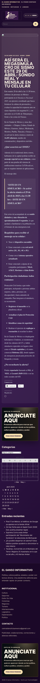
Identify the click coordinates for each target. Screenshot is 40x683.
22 (10, 475)
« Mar (17, 482)
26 (30, 475)
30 (15, 479)
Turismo (5, 606)
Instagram (15, 7)
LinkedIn (25, 7)
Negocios (5, 604)
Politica (5, 617)
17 (20, 471)
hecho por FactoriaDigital (29, 680)
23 (15, 475)
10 (20, 468)
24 (20, 475)
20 (35, 471)
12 (30, 468)
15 (10, 471)
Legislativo (6, 612)
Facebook (5, 7)
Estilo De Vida (7, 598)
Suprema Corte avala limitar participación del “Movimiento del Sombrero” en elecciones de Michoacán (21, 535)
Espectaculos (7, 615)
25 (25, 475)
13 (35, 468)
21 (4, 475)
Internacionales (8, 609)
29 (10, 479)
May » (23, 482)
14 (4, 471)
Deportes (5, 596)
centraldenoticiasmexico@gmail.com (16, 628)
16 (15, 471)
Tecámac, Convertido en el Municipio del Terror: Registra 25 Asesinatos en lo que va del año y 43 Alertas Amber (22, 551)
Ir (35, 24)
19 (30, 471)
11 (25, 468)
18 (25, 471)
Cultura (4, 593)
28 (4, 479)
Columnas (6, 601)
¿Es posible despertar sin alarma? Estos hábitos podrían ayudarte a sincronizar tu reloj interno (22, 543)
